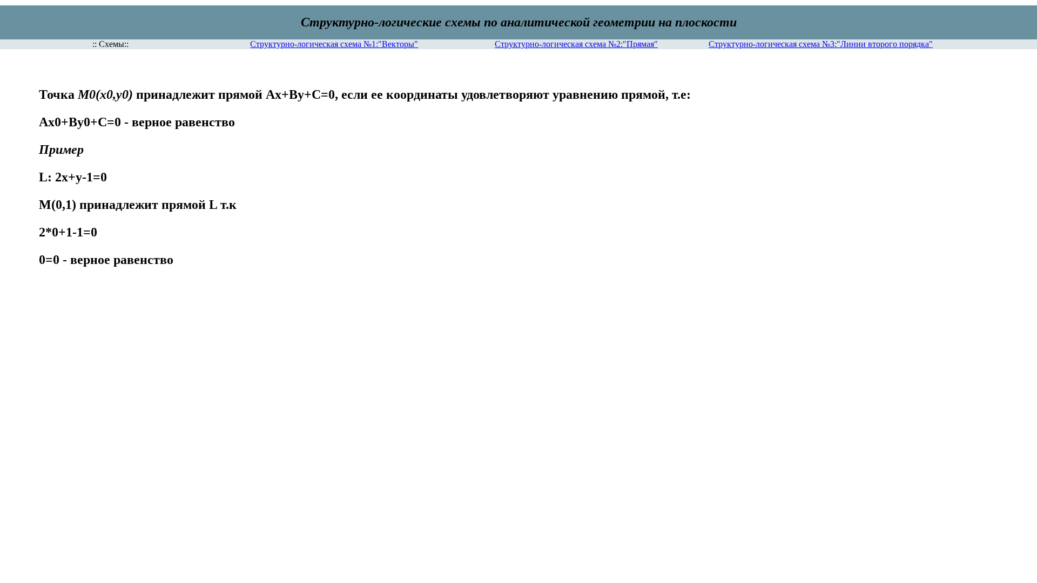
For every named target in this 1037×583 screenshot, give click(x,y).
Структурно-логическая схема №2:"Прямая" (576, 44)
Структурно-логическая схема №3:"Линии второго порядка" (821, 44)
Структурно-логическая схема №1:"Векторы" (334, 44)
